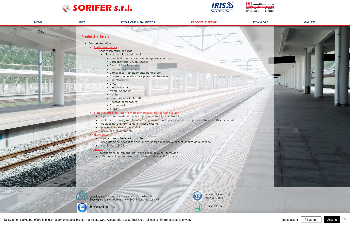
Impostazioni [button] (290, 220)
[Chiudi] (345, 219)
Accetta (332, 220)
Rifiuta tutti (311, 220)
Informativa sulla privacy (175, 220)
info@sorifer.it (213, 198)
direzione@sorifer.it (217, 194)
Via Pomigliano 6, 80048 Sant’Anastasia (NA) (135, 200)
